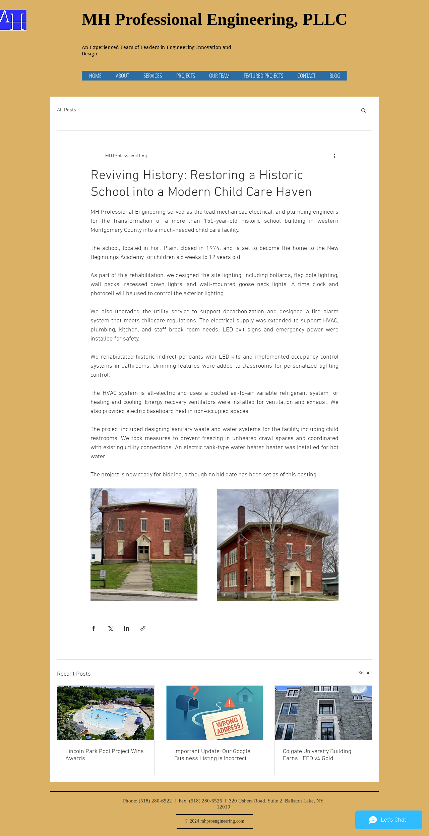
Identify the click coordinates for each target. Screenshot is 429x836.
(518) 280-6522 (155, 800)
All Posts (66, 110)
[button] (363, 110)
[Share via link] (143, 628)
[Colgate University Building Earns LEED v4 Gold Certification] (323, 713)
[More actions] (334, 156)
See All (365, 673)
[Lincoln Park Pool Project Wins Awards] (105, 713)
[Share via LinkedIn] (126, 628)
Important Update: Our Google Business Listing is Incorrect (212, 755)
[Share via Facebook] (93, 628)
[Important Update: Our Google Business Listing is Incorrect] (214, 713)
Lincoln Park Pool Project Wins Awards (104, 755)
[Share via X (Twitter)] (110, 628)
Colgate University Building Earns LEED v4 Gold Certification (317, 755)
